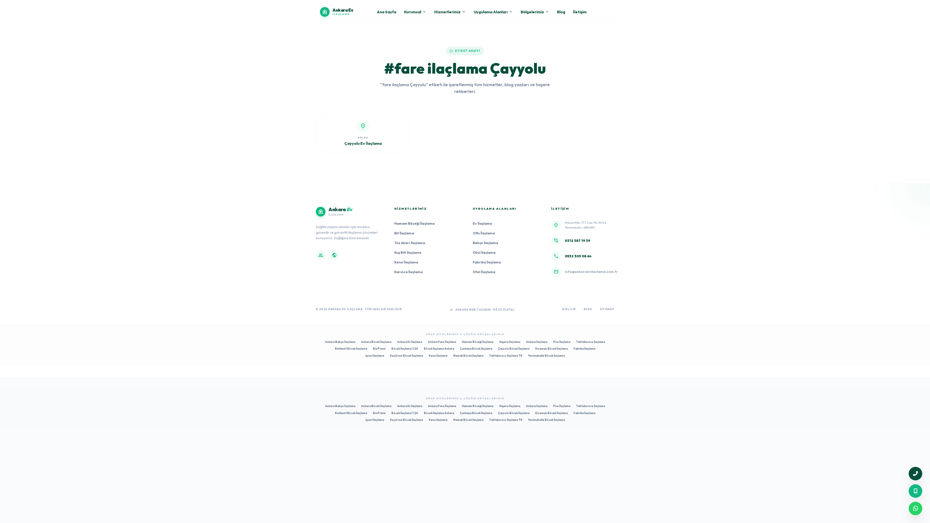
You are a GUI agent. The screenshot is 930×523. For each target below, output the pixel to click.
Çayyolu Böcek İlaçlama (513, 348)
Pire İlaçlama (561, 342)
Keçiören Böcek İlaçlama (406, 355)
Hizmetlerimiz (450, 12)
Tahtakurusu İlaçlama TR (505, 355)
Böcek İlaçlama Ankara (439, 348)
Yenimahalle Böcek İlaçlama (546, 355)
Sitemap (607, 309)
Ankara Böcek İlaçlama (376, 342)
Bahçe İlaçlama (485, 243)
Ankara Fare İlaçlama (442, 342)
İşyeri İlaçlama (374, 355)
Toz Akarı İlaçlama (409, 243)
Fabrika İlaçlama (487, 262)
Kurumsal (415, 12)
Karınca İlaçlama (408, 272)
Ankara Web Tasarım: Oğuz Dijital (485, 309)
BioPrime (379, 348)
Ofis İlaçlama (484, 233)
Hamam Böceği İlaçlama (414, 223)
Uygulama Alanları (493, 12)
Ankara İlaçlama (536, 342)
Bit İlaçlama (404, 233)
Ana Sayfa (386, 11)
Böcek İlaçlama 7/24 (404, 348)
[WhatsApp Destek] (915, 508)
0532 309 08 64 (578, 256)
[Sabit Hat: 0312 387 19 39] (915, 473)
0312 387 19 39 (577, 240)
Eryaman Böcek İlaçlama (551, 348)
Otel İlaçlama (484, 272)
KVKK (588, 309)
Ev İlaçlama (482, 223)
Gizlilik (569, 309)
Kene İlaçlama (406, 262)
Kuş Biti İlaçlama (407, 252)
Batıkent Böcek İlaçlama (351, 348)
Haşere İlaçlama (509, 342)
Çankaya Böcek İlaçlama (476, 348)
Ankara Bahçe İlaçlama (340, 342)
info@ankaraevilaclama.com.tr (591, 271)
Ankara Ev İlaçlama (409, 342)
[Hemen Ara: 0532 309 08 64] (915, 491)
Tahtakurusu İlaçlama (590, 342)
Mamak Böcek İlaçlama (468, 355)
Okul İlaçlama (484, 252)
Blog (561, 11)
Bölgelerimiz (535, 12)
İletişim (580, 11)
